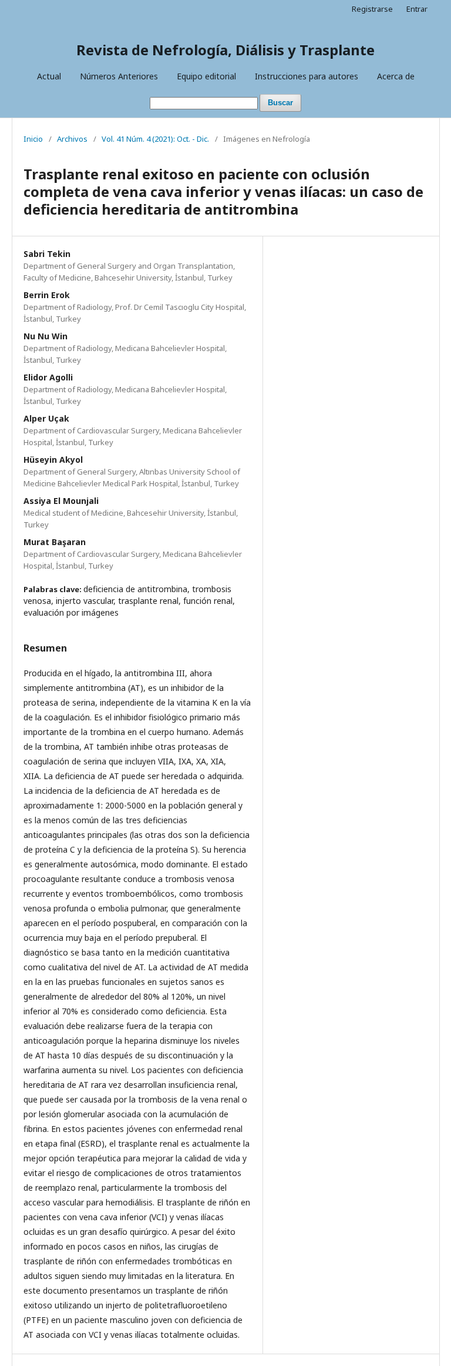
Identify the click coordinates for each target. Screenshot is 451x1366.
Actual (49, 76)
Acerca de (396, 76)
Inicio (33, 138)
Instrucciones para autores (306, 76)
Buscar (280, 102)
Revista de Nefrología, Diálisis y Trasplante (225, 49)
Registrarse (372, 9)
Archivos (72, 138)
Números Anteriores (119, 76)
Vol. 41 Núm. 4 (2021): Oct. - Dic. (155, 138)
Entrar (417, 9)
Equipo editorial (206, 76)
